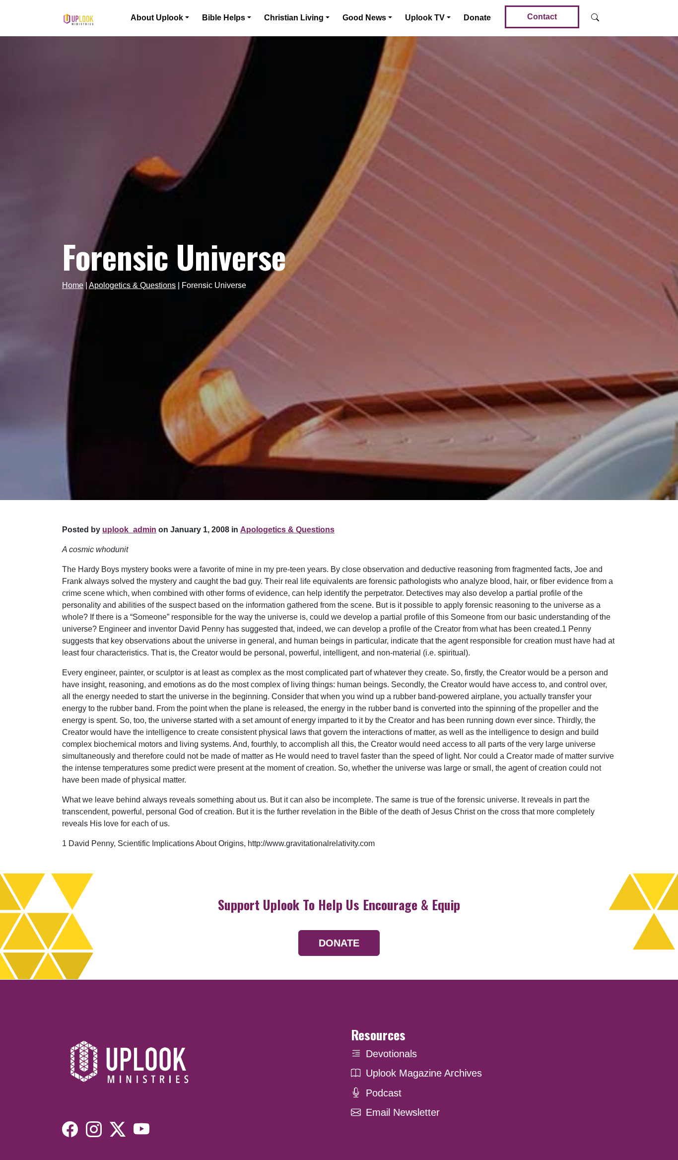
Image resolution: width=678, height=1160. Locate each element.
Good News (364, 17)
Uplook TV (425, 17)
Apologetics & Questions (132, 285)
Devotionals (391, 1053)
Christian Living (294, 17)
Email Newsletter (403, 1112)
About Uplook (157, 17)
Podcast (384, 1093)
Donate (477, 17)
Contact (542, 16)
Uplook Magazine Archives (424, 1073)
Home (72, 285)
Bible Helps (223, 17)
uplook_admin (129, 529)
